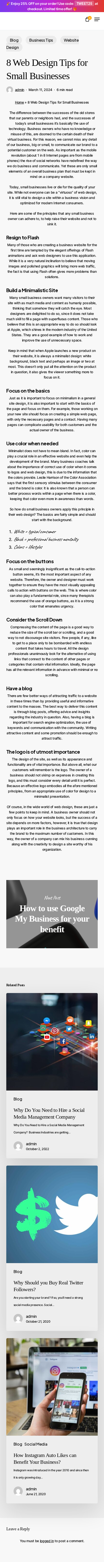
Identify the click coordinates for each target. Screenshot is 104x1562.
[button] (97, 19)
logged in (47, 1541)
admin (19, 90)
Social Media (35, 1444)
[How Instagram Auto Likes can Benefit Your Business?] (52, 1420)
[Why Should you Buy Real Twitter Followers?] (52, 1248)
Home (19, 102)
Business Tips (41, 40)
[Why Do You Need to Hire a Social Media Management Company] (52, 1075)
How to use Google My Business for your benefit (52, 914)
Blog (14, 40)
